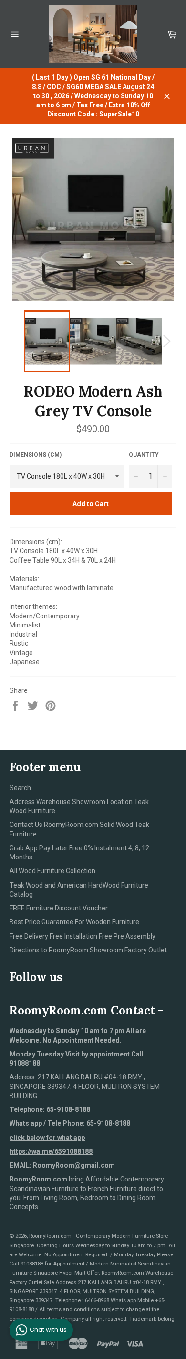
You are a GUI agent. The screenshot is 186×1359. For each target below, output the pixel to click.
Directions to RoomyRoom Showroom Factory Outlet (88, 950)
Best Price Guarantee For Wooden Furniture (74, 922)
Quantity (144, 454)
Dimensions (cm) (36, 454)
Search (20, 788)
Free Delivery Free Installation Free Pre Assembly (82, 936)
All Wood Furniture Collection (52, 871)
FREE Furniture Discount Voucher (59, 908)
